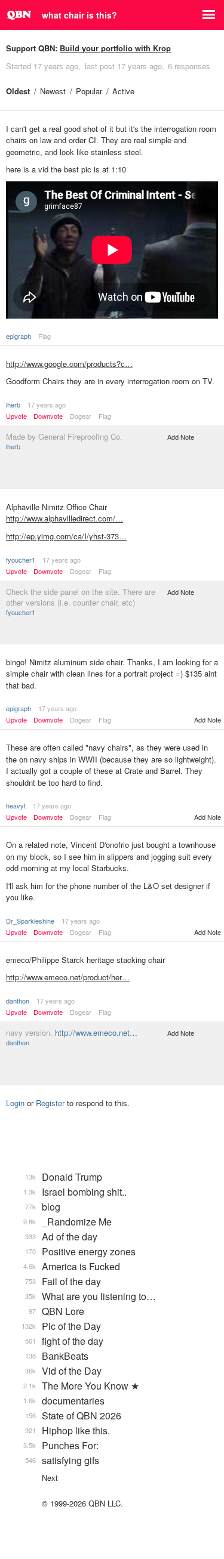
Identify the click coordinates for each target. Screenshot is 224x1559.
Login (15, 1103)
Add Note (180, 437)
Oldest (18, 91)
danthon (17, 1000)
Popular (89, 91)
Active (123, 91)
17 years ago (46, 404)
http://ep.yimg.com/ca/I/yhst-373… (66, 536)
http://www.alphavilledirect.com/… (64, 518)
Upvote (16, 416)
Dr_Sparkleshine (30, 920)
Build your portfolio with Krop (115, 48)
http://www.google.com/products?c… (69, 363)
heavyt (16, 805)
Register (50, 1103)
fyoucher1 (20, 559)
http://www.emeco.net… (96, 1032)
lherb (13, 404)
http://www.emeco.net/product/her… (68, 977)
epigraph (18, 336)
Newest (53, 91)
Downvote (48, 416)
